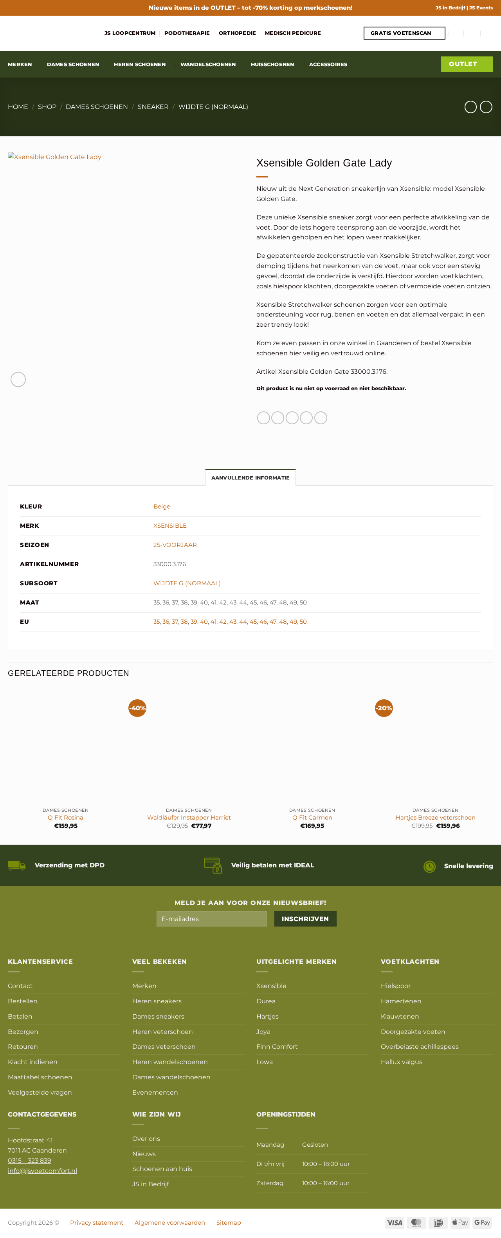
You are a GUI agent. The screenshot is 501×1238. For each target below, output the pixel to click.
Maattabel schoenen (40, 1077)
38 (184, 621)
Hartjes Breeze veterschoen (436, 817)
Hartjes (267, 1016)
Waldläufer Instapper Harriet (189, 817)
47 (273, 621)
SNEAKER (153, 106)
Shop (47, 106)
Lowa (264, 1062)
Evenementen (155, 1092)
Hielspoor (396, 986)
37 (175, 621)
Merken (20, 64)
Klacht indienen (33, 1062)
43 (232, 621)
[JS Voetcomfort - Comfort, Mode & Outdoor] (50, 33)
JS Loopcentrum (130, 33)
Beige (161, 506)
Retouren (23, 1046)
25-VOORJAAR (175, 544)
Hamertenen (401, 1001)
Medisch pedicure (293, 33)
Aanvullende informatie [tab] (250, 477)
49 (293, 621)
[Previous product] (486, 107)
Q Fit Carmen (312, 817)
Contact (20, 986)
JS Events (481, 8)
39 (194, 621)
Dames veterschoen (164, 1046)
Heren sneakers (157, 1001)
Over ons (146, 1138)
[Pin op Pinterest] (306, 417)
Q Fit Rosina (65, 817)
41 (213, 621)
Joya (263, 1031)
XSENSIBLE (170, 525)
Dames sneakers (158, 1016)
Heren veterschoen (162, 1031)
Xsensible (271, 986)
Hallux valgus (401, 1062)
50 (303, 621)
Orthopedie (237, 33)
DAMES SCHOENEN (97, 106)
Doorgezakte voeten (413, 1031)
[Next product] (471, 107)
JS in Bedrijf (451, 8)
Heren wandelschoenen (170, 1062)
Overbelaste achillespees (420, 1046)
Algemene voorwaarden (170, 1222)
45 (253, 621)
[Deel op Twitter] (277, 417)
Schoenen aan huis (162, 1169)
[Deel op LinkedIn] (320, 417)
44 (243, 621)
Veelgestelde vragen (40, 1092)
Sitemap (228, 1222)
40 (204, 621)
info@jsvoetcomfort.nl (42, 1171)
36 (165, 621)
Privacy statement (96, 1222)
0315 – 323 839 (29, 1160)
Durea (266, 1001)
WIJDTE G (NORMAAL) (213, 106)
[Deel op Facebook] (263, 417)
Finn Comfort (277, 1046)
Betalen (20, 1016)
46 (263, 621)
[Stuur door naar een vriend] (292, 417)
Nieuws (144, 1154)
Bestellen (23, 1001)
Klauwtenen (400, 1016)
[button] (457, 33)
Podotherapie (187, 33)
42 (223, 621)
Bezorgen (23, 1031)
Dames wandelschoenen (171, 1077)
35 (156, 621)
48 (283, 621)
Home (18, 106)
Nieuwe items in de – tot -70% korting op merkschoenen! (251, 7)
